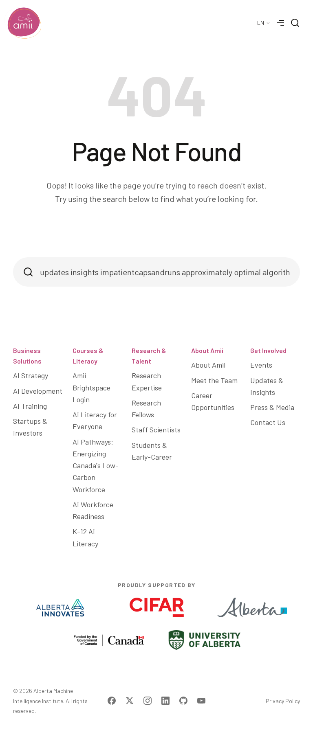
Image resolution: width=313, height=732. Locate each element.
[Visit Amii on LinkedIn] (165, 701)
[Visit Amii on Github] (183, 701)
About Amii (207, 350)
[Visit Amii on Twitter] (130, 701)
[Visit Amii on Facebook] (112, 701)
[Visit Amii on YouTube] (201, 701)
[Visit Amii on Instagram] (147, 701)
